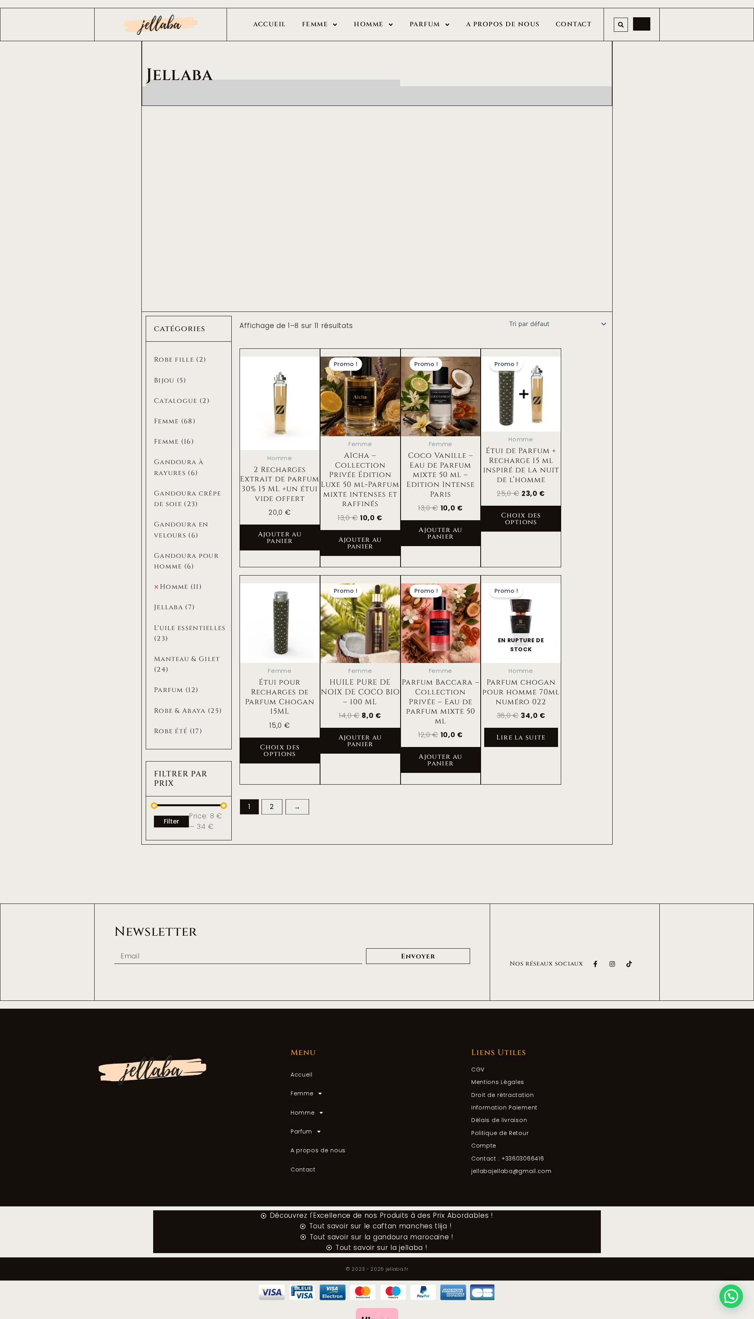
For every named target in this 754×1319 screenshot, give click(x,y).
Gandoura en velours (181, 529)
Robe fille (180, 359)
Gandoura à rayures (178, 467)
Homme (369, 24)
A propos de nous (503, 24)
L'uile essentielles (190, 633)
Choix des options (521, 519)
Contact (574, 24)
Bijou (170, 380)
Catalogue (182, 400)
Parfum (425, 24)
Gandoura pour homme (186, 561)
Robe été (178, 731)
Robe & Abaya (188, 710)
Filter (171, 821)
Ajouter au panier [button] (280, 537)
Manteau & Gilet (187, 664)
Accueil (269, 24)
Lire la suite (521, 737)
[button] (621, 25)
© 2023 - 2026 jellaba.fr (377, 1269)
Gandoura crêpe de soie (187, 498)
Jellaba (174, 607)
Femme (315, 24)
